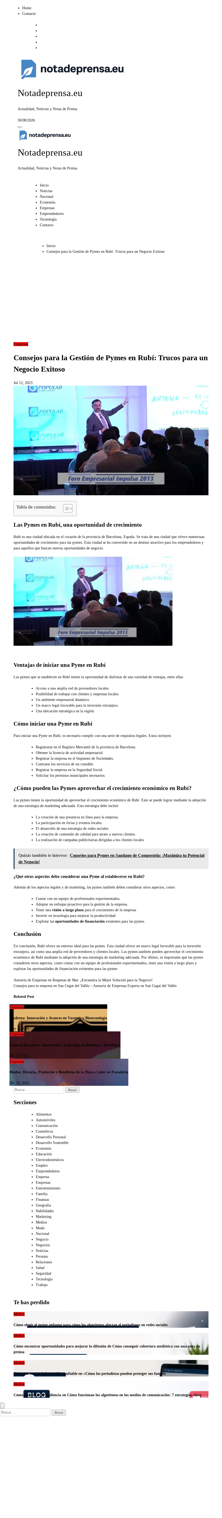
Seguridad (43, 1273)
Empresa (42, 1177)
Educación (44, 1154)
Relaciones (44, 1262)
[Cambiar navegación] (20, 127)
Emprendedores (52, 214)
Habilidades (45, 1211)
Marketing (43, 1217)
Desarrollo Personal (51, 1137)
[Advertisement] (111, 301)
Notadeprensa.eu (50, 93)
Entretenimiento (48, 1188)
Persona (42, 1256)
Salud (40, 1268)
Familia (41, 1194)
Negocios (43, 1245)
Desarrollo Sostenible (52, 1143)
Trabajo (42, 1285)
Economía (47, 202)
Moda (40, 1228)
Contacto (29, 14)
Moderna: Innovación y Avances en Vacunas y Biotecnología (58, 1018)
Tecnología (48, 219)
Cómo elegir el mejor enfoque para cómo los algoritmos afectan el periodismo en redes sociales (91, 1325)
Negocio (42, 1239)
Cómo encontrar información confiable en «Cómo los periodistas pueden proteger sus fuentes (90, 1374)
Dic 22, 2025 (19, 1056)
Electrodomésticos (50, 1160)
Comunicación (47, 1126)
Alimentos (43, 1114)
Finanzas (42, 1200)
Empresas (47, 208)
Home (26, 8)
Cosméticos (44, 1131)
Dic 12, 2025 (19, 1083)
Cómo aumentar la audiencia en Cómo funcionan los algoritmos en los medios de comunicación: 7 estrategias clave (107, 1395)
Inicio (44, 185)
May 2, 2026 (19, 1029)
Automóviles (45, 1120)
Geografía (43, 1205)
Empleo (42, 1165)
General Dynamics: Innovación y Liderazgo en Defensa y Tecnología (64, 1045)
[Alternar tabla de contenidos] (65, 508)
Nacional (46, 197)
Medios (41, 1222)
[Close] (2, 1405)
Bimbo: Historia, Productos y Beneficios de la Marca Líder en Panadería (68, 1072)
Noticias (46, 191)
